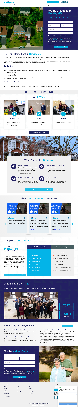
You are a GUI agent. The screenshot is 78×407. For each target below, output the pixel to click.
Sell (21, 5)
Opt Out (30, 386)
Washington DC (7, 396)
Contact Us (31, 393)
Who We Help (46, 5)
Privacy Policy (61, 39)
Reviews (54, 5)
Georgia (5, 388)
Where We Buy (36, 5)
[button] (8, 208)
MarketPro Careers (70, 5)
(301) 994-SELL (24, 84)
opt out (55, 38)
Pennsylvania (6, 393)
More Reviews (21, 225)
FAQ (17, 388)
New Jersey (6, 391)
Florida (5, 386)
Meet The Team (19, 391)
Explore (60, 5)
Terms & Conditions (55, 39)
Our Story (18, 386)
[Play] (17, 208)
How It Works (28, 5)
